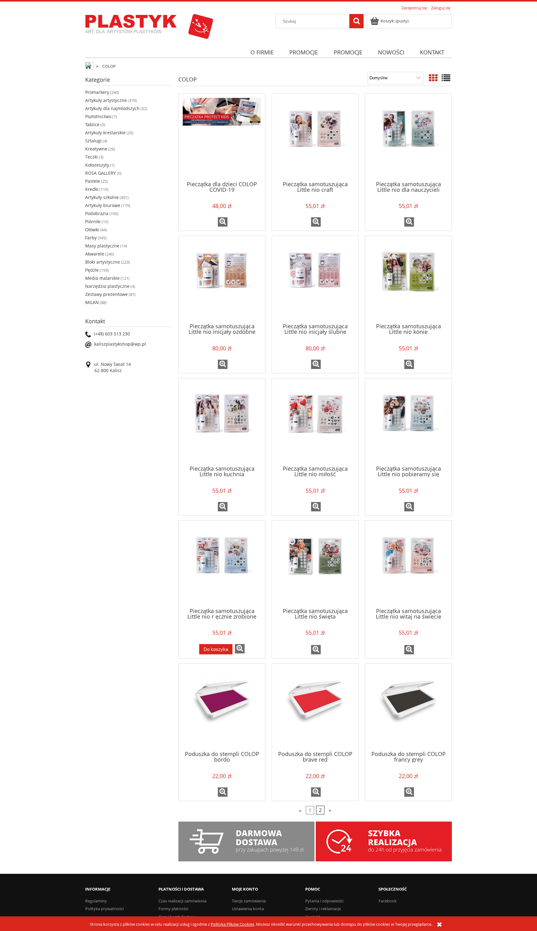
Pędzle (92, 270)
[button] (222, 222)
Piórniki (93, 221)
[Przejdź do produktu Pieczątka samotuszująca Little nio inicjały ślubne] (315, 279)
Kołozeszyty (97, 165)
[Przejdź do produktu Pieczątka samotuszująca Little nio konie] (408, 279)
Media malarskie (102, 278)
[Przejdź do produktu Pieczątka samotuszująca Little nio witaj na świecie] (408, 563)
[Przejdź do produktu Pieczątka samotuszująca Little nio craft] (315, 137)
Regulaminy (96, 901)
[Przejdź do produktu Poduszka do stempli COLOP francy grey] (408, 706)
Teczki (91, 157)
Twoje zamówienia (249, 901)
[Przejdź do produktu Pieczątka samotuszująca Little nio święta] (315, 563)
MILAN (92, 302)
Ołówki (92, 230)
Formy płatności (173, 908)
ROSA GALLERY (100, 173)
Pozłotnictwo (98, 116)
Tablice (92, 124)
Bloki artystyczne (102, 262)
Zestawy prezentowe (106, 294)
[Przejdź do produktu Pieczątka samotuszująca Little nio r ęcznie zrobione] (222, 563)
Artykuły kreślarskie (105, 133)
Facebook (388, 901)
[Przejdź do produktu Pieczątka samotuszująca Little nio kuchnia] (222, 421)
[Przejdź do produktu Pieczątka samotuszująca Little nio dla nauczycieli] (408, 137)
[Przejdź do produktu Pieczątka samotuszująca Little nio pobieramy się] (408, 421)
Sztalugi (93, 141)
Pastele (92, 181)
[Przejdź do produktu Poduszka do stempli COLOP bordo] (222, 706)
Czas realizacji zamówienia (182, 901)
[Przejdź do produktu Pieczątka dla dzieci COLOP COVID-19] (222, 137)
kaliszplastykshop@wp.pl (120, 344)
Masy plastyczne (102, 246)
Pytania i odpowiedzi (324, 901)
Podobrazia (96, 213)
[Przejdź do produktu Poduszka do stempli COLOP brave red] (315, 706)
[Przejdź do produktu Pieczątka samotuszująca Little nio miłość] (315, 421)
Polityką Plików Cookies (232, 924)
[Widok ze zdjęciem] (433, 78)
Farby (91, 238)
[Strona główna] (149, 25)
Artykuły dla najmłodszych (112, 108)
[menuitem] (262, 52)
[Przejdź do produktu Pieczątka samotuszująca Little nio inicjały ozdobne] (222, 279)
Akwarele (94, 254)
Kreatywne (96, 149)
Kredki (92, 189)
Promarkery (97, 92)
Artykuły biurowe (102, 205)
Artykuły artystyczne (106, 100)
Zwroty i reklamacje (323, 908)
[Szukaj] (356, 21)
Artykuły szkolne (102, 197)
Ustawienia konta (248, 908)
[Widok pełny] (446, 78)
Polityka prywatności (104, 908)
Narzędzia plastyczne (107, 286)
